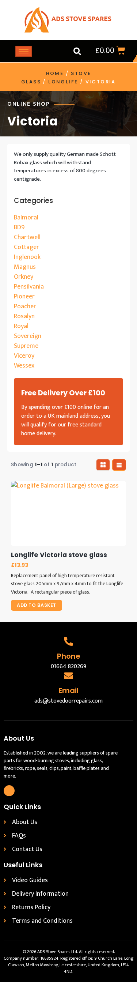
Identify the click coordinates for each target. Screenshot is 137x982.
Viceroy (24, 355)
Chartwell (27, 237)
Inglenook (27, 257)
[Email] (68, 675)
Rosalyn (24, 316)
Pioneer (24, 296)
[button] (77, 51)
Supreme (26, 345)
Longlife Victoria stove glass (59, 555)
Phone (68, 656)
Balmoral (26, 217)
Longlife (63, 81)
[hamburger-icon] (23, 51)
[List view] (119, 465)
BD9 (19, 227)
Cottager (26, 247)
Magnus (25, 267)
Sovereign (27, 336)
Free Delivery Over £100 (63, 393)
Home (55, 73)
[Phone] (68, 641)
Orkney (23, 276)
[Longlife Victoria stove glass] (68, 513)
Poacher (25, 306)
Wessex (24, 365)
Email (68, 690)
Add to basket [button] (36, 605)
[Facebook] (9, 790)
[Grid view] (103, 465)
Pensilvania (29, 286)
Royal (21, 326)
